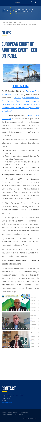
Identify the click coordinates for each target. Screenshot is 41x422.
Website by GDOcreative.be (31, 419)
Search (31, 2)
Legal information (7, 414)
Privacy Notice (19, 414)
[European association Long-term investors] (17, 10)
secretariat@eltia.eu (7, 402)
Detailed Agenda (21, 86)
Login (37, 2)
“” (20, 104)
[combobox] (22, 3)
